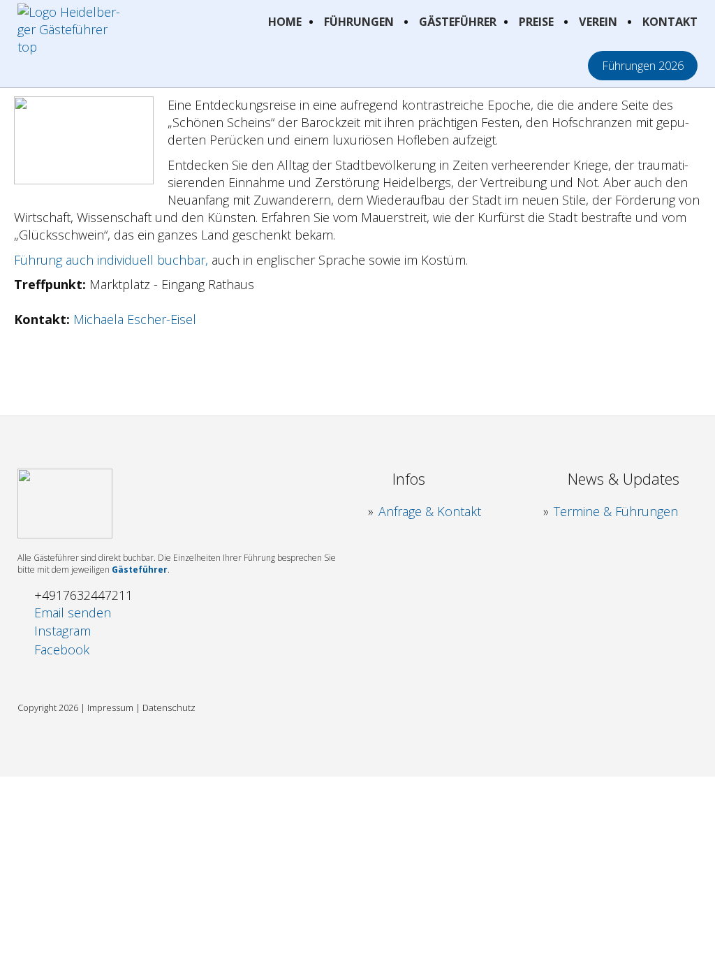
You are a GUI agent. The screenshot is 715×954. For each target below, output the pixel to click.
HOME (285, 21)
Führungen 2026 (643, 65)
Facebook (61, 649)
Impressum (110, 707)
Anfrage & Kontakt (429, 511)
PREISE (536, 21)
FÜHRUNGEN (359, 21)
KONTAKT (670, 21)
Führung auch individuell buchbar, (111, 259)
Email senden (72, 612)
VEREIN (598, 21)
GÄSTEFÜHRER (457, 21)
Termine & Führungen (616, 511)
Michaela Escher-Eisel (134, 319)
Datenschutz (169, 707)
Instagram (62, 630)
